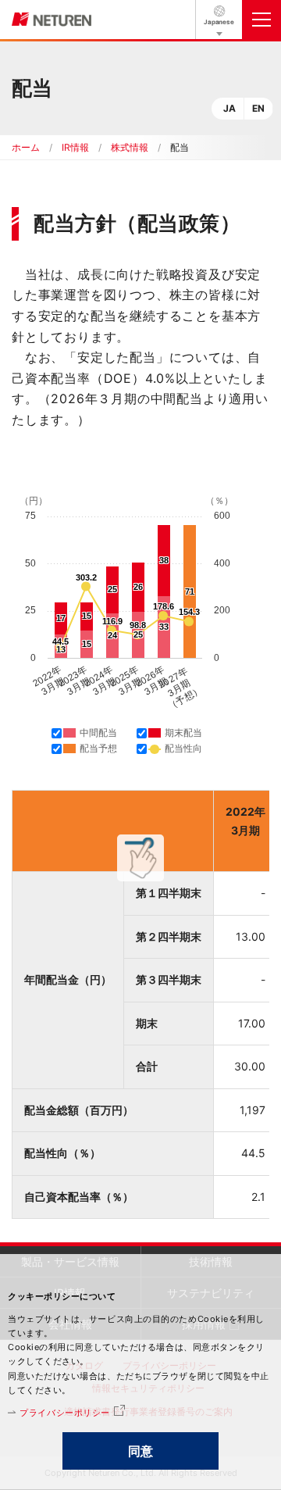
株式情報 (129, 147)
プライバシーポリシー (65, 1412)
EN (258, 108)
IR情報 (75, 147)
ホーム (26, 147)
